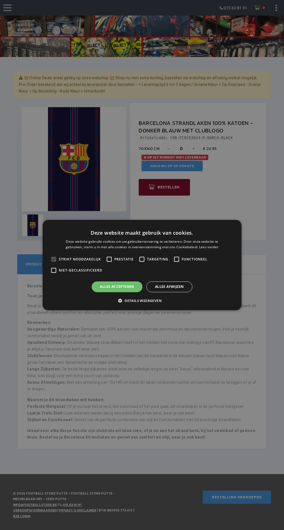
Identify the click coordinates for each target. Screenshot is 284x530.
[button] (142, 300)
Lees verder (208, 247)
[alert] (142, 265)
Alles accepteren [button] (117, 286)
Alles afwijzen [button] (169, 286)
